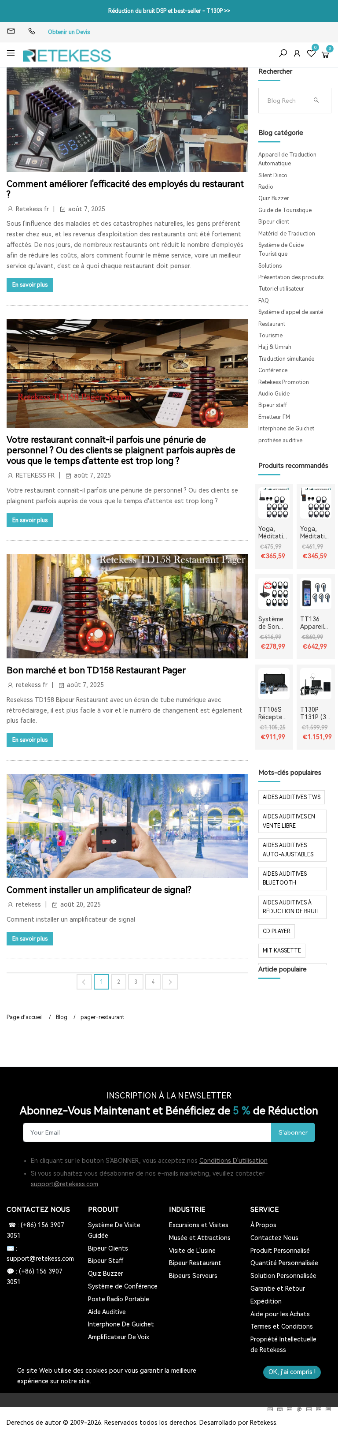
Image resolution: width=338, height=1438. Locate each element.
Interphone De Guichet (121, 1324)
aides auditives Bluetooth (285, 878)
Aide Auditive (107, 1311)
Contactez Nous (274, 1237)
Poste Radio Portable (118, 1299)
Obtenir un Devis (69, 32)
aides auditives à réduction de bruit (291, 907)
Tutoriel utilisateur (281, 289)
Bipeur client (273, 222)
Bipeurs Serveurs (193, 1275)
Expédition (266, 1301)
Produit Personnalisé (280, 1250)
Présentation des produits (290, 277)
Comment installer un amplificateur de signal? (99, 890)
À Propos (263, 1225)
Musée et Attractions (200, 1237)
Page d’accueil (25, 1017)
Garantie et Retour (277, 1288)
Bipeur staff (272, 405)
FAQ (263, 301)
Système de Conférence (123, 1286)
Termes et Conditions (281, 1326)
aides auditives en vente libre (289, 821)
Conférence (272, 370)
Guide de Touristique (285, 210)
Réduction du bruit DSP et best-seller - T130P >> (169, 11)
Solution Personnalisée (283, 1275)
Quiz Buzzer (273, 198)
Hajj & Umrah (274, 347)
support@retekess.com (64, 1184)
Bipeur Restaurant (195, 1262)
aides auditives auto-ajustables (288, 849)
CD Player (276, 931)
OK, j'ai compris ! (292, 1371)
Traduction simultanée (286, 359)
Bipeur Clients (108, 1248)
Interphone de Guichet (286, 429)
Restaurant (271, 324)
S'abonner (293, 1132)
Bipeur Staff (106, 1260)
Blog (61, 1017)
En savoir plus (30, 284)
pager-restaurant (102, 1017)
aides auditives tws (291, 797)
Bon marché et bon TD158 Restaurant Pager (96, 670)
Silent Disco (272, 175)
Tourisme (270, 335)
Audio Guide (274, 394)
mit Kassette (282, 951)
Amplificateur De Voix (118, 1337)
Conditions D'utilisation (233, 1160)
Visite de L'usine (192, 1250)
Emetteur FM (274, 417)
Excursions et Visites (198, 1225)
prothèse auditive (280, 440)
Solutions (270, 266)
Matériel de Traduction (286, 234)
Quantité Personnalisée (284, 1262)
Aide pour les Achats (280, 1314)
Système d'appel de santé (290, 312)
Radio (265, 187)
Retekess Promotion (283, 382)
